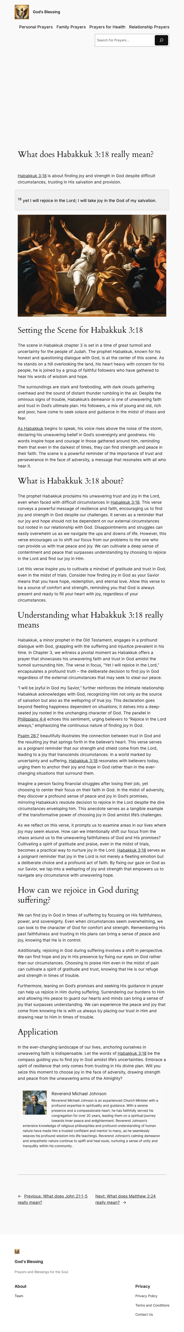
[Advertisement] (92, 89)
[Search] (161, 40)
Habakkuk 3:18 (32, 175)
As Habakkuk (30, 428)
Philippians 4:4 (32, 719)
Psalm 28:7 (28, 735)
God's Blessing (46, 11)
